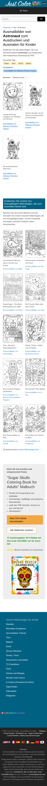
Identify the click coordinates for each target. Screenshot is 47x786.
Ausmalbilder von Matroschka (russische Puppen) (11, 397)
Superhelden (11, 687)
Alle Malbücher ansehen (21, 530)
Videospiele (11, 691)
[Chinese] (37, 742)
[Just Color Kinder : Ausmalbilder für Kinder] (22, 3)
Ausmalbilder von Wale (13, 269)
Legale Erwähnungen (35, 733)
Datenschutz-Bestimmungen (30, 735)
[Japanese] (42, 742)
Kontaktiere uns (21, 733)
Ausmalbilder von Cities (14, 310)
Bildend (9, 642)
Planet (6, 63)
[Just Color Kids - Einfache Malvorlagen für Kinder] (32, 742)
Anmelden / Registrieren (39, 3)
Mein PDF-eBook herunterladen (18, 520)
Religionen (10, 696)
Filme (8, 669)
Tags (14, 27)
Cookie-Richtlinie (13, 735)
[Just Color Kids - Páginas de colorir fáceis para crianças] (23, 742)
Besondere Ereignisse (16, 628)
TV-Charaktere (12, 664)
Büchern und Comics (15, 678)
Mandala (10, 624)
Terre (13, 63)
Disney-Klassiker (13, 651)
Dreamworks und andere (17, 660)
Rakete (28, 63)
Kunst (8, 646)
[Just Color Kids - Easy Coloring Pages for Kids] (6, 742)
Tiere (8, 637)
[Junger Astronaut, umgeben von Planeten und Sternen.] (13, 110)
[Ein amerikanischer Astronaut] (13, 161)
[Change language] (44, 3)
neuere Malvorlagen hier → (29, 450)
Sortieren (6, 77)
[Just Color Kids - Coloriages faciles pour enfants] (13, 742)
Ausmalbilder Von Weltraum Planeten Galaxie (20, 71)
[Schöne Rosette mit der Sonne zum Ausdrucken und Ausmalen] (35, 108)
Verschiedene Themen (16, 633)
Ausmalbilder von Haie (35, 310)
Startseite (6, 27)
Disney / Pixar (12, 655)
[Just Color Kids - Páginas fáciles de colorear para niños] (18, 742)
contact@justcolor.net (37, 774)
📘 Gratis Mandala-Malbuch (13, 713)
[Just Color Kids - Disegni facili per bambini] (28, 742)
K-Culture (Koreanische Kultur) (20, 682)
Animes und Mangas (15, 673)
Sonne (20, 63)
